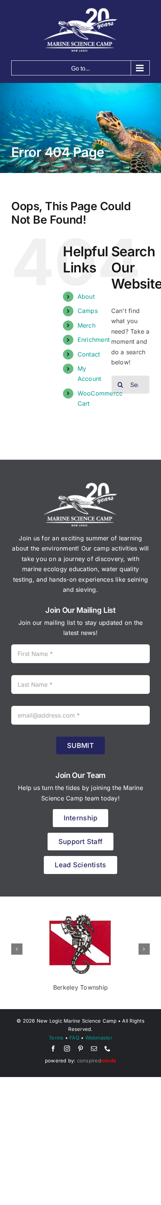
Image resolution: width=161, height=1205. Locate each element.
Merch (86, 325)
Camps (88, 310)
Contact (89, 354)
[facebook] (53, 1049)
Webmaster (98, 1038)
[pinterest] (80, 1049)
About (86, 296)
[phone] (107, 1049)
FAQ (74, 1038)
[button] (16, 949)
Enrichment (94, 339)
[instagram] (67, 1049)
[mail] (94, 1049)
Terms (56, 1038)
